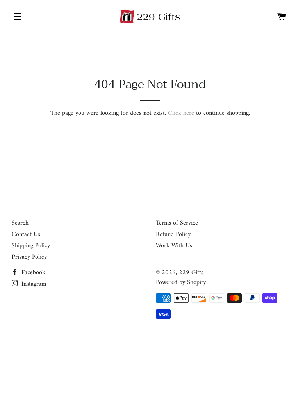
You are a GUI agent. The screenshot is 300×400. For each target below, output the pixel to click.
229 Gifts (191, 272)
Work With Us (174, 245)
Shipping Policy (31, 245)
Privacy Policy (29, 257)
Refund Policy (173, 234)
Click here (181, 113)
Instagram (33, 284)
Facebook (32, 272)
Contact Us (26, 234)
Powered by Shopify (181, 282)
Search (20, 223)
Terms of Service (177, 223)
